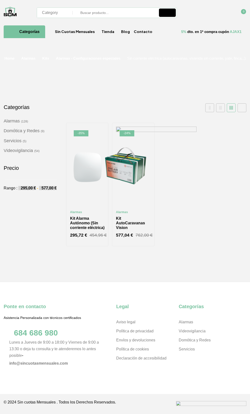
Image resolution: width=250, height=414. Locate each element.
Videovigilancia (18, 150)
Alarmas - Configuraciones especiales (88, 58)
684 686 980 (36, 332)
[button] (241, 13)
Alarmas (28, 58)
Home (9, 58)
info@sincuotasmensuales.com (38, 363)
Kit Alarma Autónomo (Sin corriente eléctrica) (87, 223)
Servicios (12, 140)
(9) (42, 131)
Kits (45, 58)
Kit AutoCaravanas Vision (130, 223)
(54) (37, 151)
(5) (24, 141)
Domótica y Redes (22, 130)
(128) (24, 121)
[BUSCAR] (167, 13)
